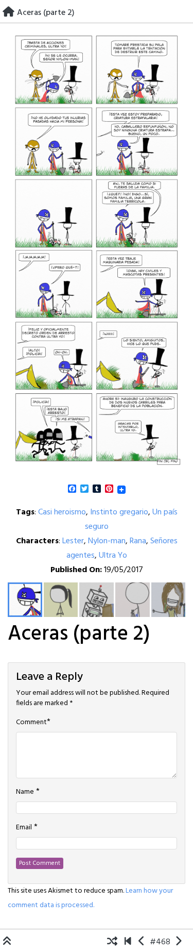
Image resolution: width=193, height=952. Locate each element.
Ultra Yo (113, 555)
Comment (31, 722)
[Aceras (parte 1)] (142, 942)
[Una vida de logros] (128, 942)
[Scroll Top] (7, 942)
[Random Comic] (112, 942)
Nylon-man (107, 541)
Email (24, 828)
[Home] (8, 13)
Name (25, 792)
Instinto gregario (119, 512)
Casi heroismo (62, 512)
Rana (138, 541)
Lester (73, 541)
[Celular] (178, 942)
